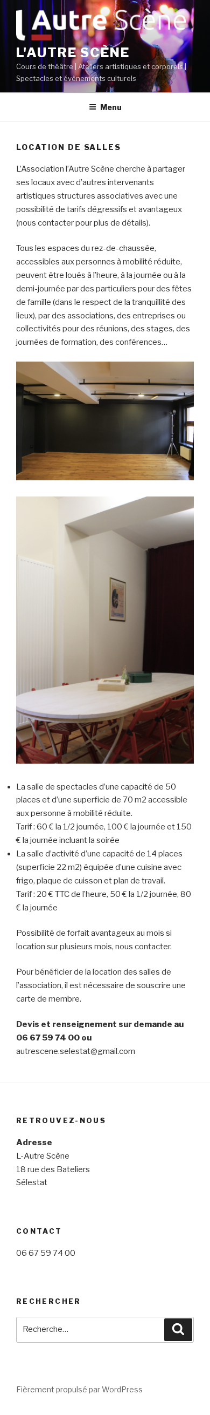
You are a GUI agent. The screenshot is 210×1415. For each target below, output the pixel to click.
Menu (111, 107)
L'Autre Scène (73, 52)
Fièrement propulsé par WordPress (79, 1389)
